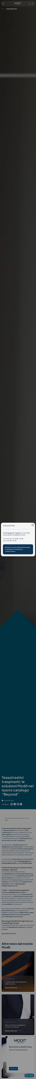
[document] (18, 539)
